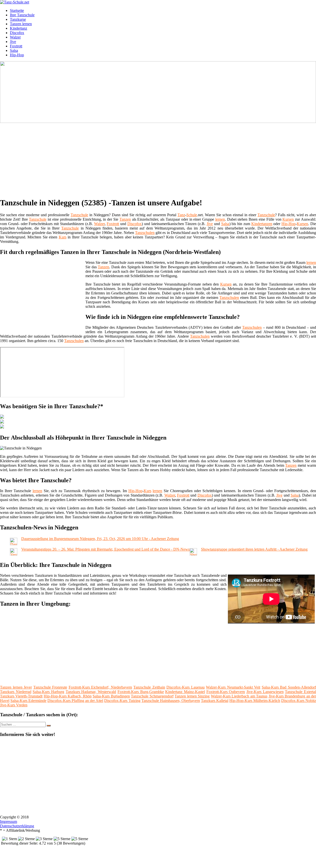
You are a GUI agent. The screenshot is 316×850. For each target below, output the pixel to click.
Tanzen (125, 219)
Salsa (14, 50)
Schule (191, 215)
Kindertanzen (261, 224)
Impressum (8, 821)
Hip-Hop (17, 55)
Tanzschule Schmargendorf (152, 696)
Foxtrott (16, 46)
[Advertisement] (152, 158)
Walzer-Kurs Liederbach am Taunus (239, 696)
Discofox (17, 33)
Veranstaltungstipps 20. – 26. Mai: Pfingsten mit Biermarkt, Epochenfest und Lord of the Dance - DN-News (105, 549)
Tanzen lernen (21, 24)
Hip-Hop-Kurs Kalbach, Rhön (68, 696)
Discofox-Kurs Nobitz (298, 700)
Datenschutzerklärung (17, 826)
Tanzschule (79, 215)
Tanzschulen (145, 233)
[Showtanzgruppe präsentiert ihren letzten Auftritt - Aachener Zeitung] (193, 554)
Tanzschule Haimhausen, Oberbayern (170, 700)
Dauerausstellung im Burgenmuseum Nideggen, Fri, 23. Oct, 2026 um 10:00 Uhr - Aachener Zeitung (100, 539)
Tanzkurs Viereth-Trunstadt (21, 696)
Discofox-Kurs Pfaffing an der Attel (75, 700)
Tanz (181, 215)
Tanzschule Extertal (300, 692)
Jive (13, 41)
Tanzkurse (18, 19)
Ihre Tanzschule (22, 15)
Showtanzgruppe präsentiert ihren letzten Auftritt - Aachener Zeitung (254, 549)
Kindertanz (18, 28)
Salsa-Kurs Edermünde (28, 700)
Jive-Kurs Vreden (13, 705)
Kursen (288, 219)
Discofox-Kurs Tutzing (122, 700)
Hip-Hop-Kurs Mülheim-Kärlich (254, 700)
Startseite (17, 10)
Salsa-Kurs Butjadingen (111, 696)
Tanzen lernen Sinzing (192, 696)
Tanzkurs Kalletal (214, 700)
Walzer (15, 37)
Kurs (62, 237)
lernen (220, 219)
